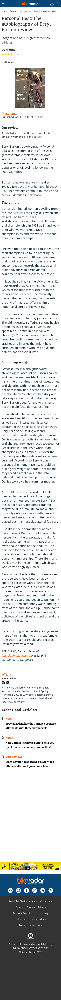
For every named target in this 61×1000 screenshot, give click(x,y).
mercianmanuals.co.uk (17, 655)
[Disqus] (30, 817)
